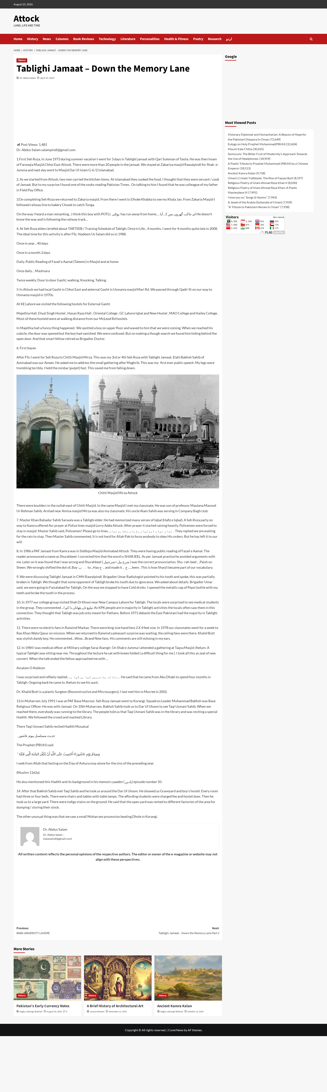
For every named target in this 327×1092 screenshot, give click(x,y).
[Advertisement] (117, 113)
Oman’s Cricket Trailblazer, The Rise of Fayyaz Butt (260, 178)
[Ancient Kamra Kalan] (188, 977)
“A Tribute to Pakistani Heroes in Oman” (254, 207)
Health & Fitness (176, 39)
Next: (189, 930)
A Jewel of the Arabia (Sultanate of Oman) (255, 202)
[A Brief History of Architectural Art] (118, 977)
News (47, 39)
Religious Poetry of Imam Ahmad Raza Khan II (257, 183)
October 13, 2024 (195, 1011)
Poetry (198, 39)
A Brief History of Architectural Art (115, 1006)
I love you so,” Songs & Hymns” (247, 197)
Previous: (33, 930)
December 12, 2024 (118, 1011)
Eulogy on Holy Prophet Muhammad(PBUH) (257, 144)
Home (18, 39)
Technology (107, 39)
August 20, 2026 (54, 1011)
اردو (229, 39)
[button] (311, 39)
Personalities (150, 39)
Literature (128, 39)
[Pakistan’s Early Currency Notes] (47, 977)
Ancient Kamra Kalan (174, 1006)
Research (214, 39)
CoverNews (175, 1030)
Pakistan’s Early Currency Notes (42, 1006)
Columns (62, 39)
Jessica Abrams (97, 1011)
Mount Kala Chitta (240, 149)
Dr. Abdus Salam (28, 77)
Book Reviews (83, 39)
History (32, 39)
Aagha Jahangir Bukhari (30, 1011)
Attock (26, 18)
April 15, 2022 (47, 77)
